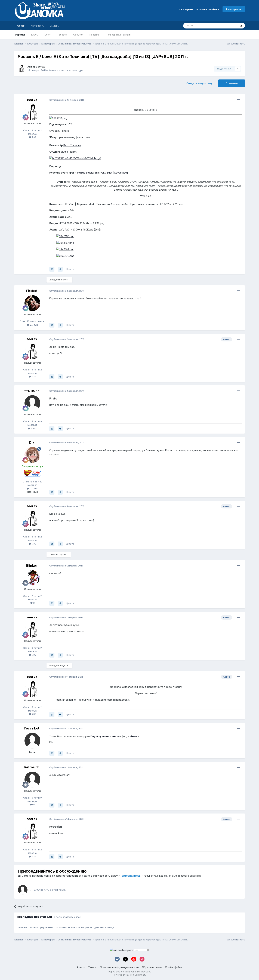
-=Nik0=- (31, 391)
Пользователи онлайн (118, 34)
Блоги (48, 34)
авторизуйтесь (131, 875)
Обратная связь (152, 967)
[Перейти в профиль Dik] (32, 455)
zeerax (40, 66)
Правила (95, 34)
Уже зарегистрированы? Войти (198, 9)
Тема (91, 967)
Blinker (31, 565)
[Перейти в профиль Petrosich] (32, 779)
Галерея (62, 34)
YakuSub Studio (84, 172)
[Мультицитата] (60, 269)
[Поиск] (241, 25)
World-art (145, 195)
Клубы (34, 34)
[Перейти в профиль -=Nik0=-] (32, 403)
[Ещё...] (238, 100)
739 (33, 137)
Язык (80, 967)
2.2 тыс (33, 488)
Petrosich (31, 767)
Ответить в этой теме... (51, 889)
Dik (31, 442)
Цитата (70, 269)
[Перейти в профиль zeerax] (21, 68)
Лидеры (54, 25)
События (78, 34)
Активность (37, 25)
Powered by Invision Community (129, 974)
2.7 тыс (33, 324)
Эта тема (227, 25)
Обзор (20, 25)
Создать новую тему (199, 83)
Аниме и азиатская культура (65, 70)
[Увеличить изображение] (58, 117)
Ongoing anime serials (104, 736)
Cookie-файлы (173, 967)
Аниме (134, 736)
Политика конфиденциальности (119, 967)
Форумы (20, 34)
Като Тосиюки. (72, 145)
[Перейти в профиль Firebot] (32, 303)
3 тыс (33, 428)
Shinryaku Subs (104, 172)
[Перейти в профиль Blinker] (32, 578)
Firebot (31, 291)
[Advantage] (120, 172)
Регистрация (233, 9)
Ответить (232, 83)
